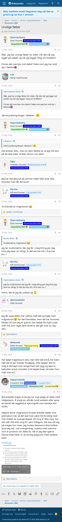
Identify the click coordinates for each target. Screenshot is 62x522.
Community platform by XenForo (26, 519)
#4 (59, 173)
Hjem (50, 514)
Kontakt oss (7, 514)
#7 (59, 274)
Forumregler (20, 514)
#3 (59, 135)
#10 (58, 392)
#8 (59, 311)
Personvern (33, 514)
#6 (59, 232)
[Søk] (58, 3)
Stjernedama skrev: (12, 91)
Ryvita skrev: (9, 238)
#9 (59, 354)
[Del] (55, 50)
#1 (59, 49)
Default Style (10, 509)
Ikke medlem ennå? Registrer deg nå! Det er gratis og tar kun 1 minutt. (28, 13)
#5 (59, 201)
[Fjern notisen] (57, 11)
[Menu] (4, 3)
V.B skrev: (7, 141)
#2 (59, 85)
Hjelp (43, 514)
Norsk (23, 509)
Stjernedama (9, 31)
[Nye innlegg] (52, 3)
